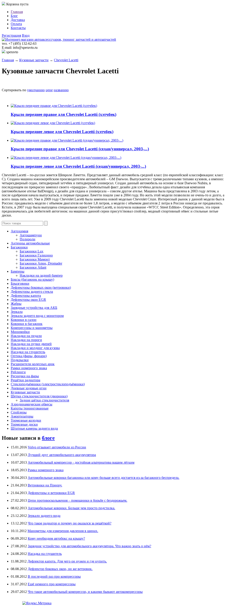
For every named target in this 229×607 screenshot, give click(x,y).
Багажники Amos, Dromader (41, 263)
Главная (17, 12)
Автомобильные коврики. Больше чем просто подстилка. (71, 508)
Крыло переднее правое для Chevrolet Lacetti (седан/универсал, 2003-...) (80, 148)
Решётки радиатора (25, 380)
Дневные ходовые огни (29, 388)
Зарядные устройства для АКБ (34, 308)
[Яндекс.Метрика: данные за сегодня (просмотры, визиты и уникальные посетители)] (36, 603)
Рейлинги (18, 372)
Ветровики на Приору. (45, 485)
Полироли (27, 239)
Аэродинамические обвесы (31, 404)
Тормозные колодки (26, 420)
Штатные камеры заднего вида (34, 428)
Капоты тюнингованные (30, 408)
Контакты (18, 28)
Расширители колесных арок (33, 364)
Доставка (18, 20)
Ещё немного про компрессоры (52, 584)
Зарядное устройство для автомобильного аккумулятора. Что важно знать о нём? (89, 546)
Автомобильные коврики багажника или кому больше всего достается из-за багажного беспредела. (103, 478)
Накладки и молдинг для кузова (35, 348)
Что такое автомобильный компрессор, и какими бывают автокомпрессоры (85, 592)
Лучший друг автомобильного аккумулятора (62, 455)
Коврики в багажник (26, 324)
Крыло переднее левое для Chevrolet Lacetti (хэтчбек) (62, 131)
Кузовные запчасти (34, 60)
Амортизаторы (22, 416)
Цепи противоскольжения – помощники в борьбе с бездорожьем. (77, 500)
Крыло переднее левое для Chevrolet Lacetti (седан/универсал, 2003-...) (78, 166)
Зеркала (17, 312)
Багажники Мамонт (35, 259)
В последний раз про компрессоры (54, 576)
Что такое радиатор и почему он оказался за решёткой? (69, 523)
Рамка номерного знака (46, 470)
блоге (48, 438)
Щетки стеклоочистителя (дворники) (39, 396)
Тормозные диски (24, 424)
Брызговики (20, 283)
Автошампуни (31, 235)
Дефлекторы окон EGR (28, 299)
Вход (26, 35)
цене (49, 90)
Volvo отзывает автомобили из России (57, 447)
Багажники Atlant (33, 267)
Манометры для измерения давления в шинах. (63, 531)
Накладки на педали (26, 336)
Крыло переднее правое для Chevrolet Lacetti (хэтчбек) (63, 114)
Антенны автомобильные (30, 243)
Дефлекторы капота (26, 295)
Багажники (19, 247)
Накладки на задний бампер (41, 275)
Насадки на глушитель (28, 352)
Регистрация (11, 35)
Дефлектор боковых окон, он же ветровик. (60, 569)
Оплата (16, 24)
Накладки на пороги (26, 340)
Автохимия (19, 231)
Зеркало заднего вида (44, 516)
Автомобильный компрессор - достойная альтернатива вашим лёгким (81, 462)
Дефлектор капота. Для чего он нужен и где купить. (67, 561)
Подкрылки (20, 360)
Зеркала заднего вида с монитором (37, 316)
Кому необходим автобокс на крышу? (56, 538)
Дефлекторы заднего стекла (32, 291)
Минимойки (20, 332)
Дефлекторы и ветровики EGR (51, 493)
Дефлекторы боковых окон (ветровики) (41, 287)
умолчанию (36, 90)
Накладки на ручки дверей (31, 344)
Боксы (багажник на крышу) (32, 279)
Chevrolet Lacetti (66, 60)
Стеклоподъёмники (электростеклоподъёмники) (48, 384)
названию (61, 90)
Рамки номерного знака (29, 368)
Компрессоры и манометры (32, 328)
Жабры (16, 304)
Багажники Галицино (36, 255)
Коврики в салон (23, 320)
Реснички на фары (25, 376)
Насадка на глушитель (45, 554)
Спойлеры (19, 412)
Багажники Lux (31, 251)
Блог (14, 16)
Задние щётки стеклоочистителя (44, 400)
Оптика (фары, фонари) (29, 356)
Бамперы (17, 271)
